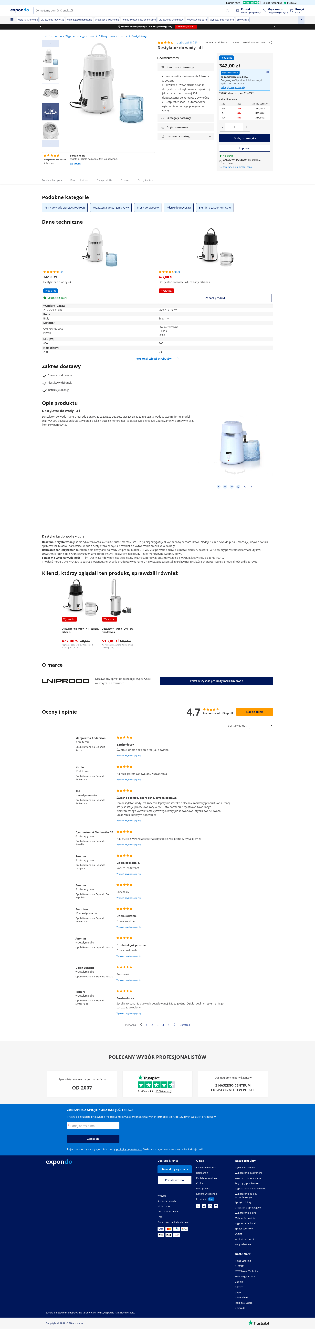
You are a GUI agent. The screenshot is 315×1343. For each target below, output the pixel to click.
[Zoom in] (225, 487)
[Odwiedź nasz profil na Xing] (216, 1207)
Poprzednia (141, 1025)
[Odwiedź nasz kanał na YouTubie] (198, 1207)
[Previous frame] (245, 487)
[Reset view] (238, 487)
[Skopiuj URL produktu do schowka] (270, 42)
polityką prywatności (129, 1149)
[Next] (50, 143)
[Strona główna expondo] (46, 36)
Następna (175, 1025)
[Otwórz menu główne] (11, 20)
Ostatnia (184, 1025)
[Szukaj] (227, 10)
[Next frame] (251, 487)
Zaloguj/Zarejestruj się (233, 87)
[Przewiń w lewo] (40, 26)
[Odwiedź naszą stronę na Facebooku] (204, 1207)
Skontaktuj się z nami (174, 1169)
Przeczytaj (75, 163)
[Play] (218, 487)
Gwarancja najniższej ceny (237, 167)
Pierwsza (130, 1025)
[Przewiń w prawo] (274, 26)
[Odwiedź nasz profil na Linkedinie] (210, 1207)
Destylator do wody (54, 416)
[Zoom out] (232, 487)
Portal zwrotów (174, 1180)
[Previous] (50, 43)
